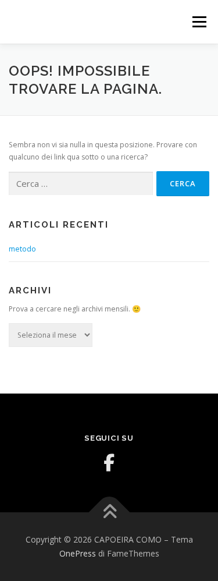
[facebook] (109, 463)
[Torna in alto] (109, 512)
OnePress (77, 553)
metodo (22, 249)
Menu (198, 22)
